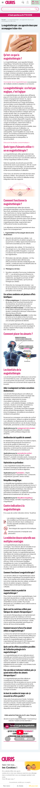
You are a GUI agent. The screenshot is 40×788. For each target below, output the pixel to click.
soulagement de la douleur (26, 428)
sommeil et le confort (24, 453)
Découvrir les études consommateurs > (17, 143)
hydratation (20, 473)
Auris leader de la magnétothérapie (15, 82)
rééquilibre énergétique (24, 498)
